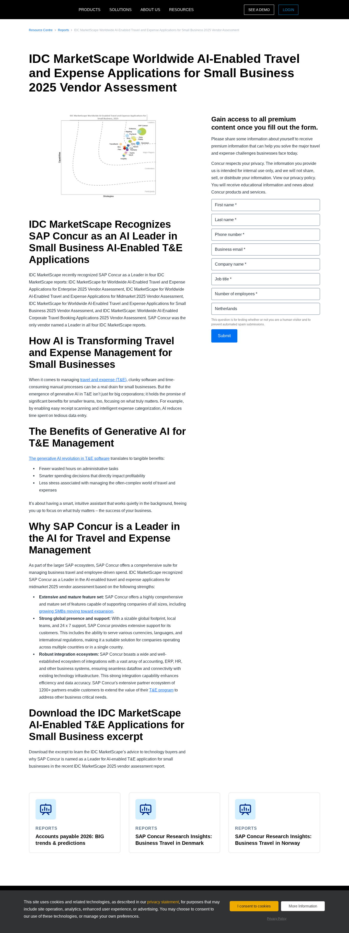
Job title (219, 276)
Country (219, 305)
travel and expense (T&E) (103, 380)
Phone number (225, 231)
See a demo (259, 10)
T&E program (161, 690)
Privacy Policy (276, 918)
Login (288, 10)
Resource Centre (41, 30)
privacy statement (163, 902)
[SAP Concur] (52, 9)
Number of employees (232, 291)
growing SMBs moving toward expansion (76, 611)
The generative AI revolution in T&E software (69, 458)
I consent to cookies (254, 906)
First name (221, 202)
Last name (221, 216)
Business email (226, 246)
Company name (226, 261)
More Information (303, 906)
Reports (63, 30)
